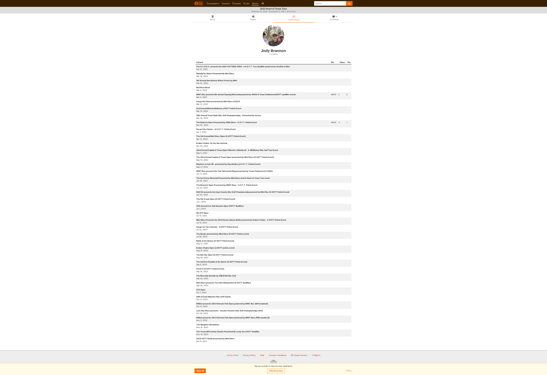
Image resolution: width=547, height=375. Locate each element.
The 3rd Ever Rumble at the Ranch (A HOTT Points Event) (221, 262)
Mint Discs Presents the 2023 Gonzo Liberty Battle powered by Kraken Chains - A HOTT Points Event (241, 220)
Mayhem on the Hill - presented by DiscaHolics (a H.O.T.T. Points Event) (228, 164)
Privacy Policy (249, 355)
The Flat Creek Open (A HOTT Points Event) (215, 199)
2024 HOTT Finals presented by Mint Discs (215, 339)
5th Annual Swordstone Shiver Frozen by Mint (216, 80)
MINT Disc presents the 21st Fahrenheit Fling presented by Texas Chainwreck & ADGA (234, 171)
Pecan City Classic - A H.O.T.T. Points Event (216, 129)
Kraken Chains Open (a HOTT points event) (215, 248)
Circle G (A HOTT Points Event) (210, 269)
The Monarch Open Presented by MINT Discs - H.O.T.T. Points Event (226, 185)
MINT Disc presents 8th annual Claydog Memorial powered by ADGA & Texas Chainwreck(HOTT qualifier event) (246, 94)
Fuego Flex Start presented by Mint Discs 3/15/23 (218, 101)
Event (200, 62)
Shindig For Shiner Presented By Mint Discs (215, 73)
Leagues (226, 3)
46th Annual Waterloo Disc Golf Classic (213, 297)
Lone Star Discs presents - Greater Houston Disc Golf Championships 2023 (229, 311)
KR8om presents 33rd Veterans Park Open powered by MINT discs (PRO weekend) (233, 318)
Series (255, 3)
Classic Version (300, 355)
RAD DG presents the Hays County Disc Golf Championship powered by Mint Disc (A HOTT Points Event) (242, 192)
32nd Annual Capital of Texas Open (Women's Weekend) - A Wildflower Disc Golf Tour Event (237, 150)
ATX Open (200, 290)
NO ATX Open (202, 213)
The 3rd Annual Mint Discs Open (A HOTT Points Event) (221, 136)
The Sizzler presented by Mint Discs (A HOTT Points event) (222, 234)
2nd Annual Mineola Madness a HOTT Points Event (218, 108)
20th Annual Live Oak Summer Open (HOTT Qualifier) (220, 206)
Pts (349, 62)
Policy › (349, 371)
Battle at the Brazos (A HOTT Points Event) (215, 241)
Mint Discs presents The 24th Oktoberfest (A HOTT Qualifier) (223, 283)
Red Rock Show (203, 87)
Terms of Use (232, 355)
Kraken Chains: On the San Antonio (211, 143)
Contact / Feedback (277, 355)
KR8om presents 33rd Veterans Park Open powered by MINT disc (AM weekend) (232, 304)
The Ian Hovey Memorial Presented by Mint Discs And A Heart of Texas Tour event (233, 178)
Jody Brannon (273, 51)
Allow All (200, 371)
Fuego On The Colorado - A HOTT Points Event (217, 227)
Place (342, 62)
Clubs (246, 3)
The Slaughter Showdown (207, 325)
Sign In (317, 355)
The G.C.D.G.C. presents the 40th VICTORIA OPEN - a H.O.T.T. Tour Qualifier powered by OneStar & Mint (243, 67)
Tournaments (213, 3)
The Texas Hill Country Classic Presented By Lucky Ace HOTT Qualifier (227, 332)
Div (332, 62)
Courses (236, 3)
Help (262, 355)
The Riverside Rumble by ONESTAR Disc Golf (216, 276)
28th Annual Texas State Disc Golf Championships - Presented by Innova (228, 115)
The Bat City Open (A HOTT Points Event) (214, 255)
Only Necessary (276, 371)
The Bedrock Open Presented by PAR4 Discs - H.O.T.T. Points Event (226, 122)
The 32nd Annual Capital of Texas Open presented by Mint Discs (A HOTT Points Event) (235, 157)
